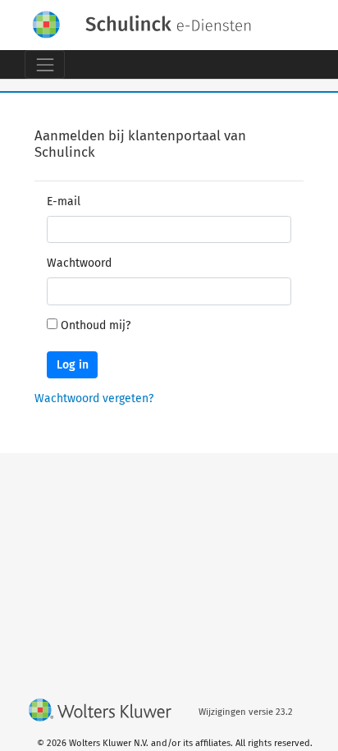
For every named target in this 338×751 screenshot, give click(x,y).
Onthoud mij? (95, 325)
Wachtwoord (79, 263)
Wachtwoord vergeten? (93, 398)
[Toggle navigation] (45, 64)
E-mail (63, 201)
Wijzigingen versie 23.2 (246, 712)
